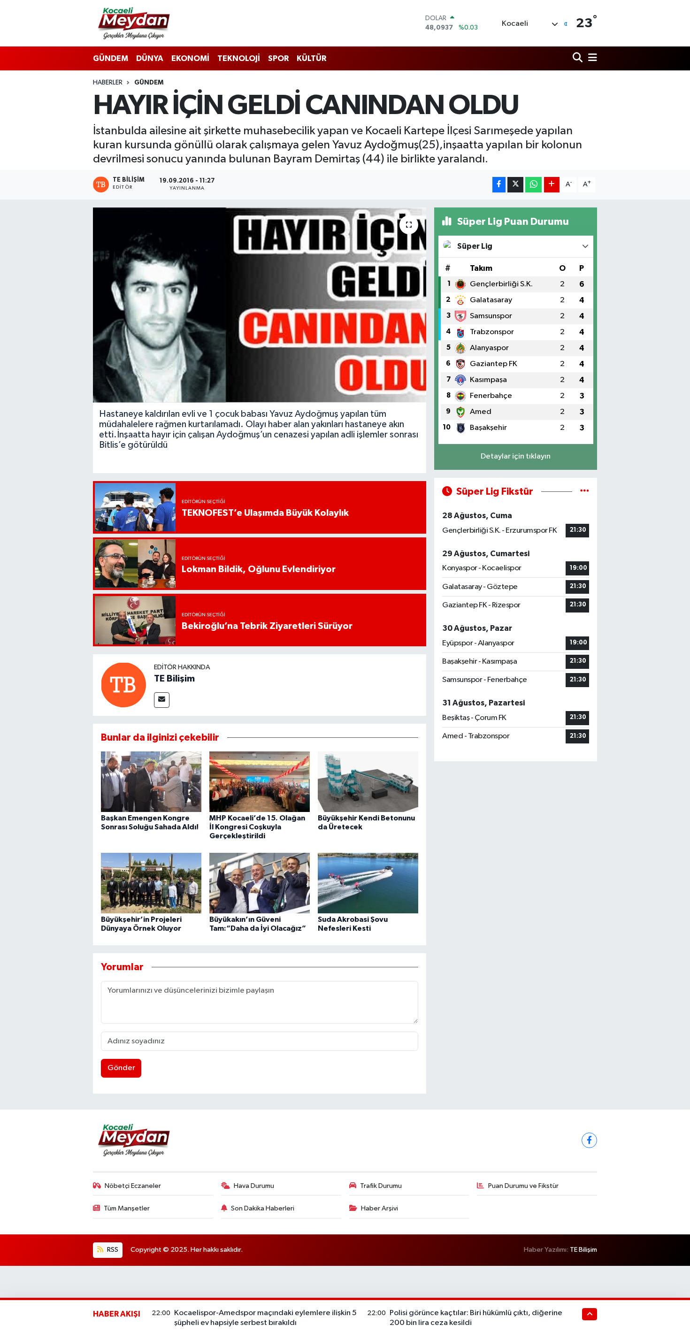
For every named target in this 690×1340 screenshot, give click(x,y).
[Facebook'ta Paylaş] (499, 184)
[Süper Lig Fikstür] (584, 492)
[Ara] (578, 58)
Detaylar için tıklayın (516, 456)
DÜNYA (149, 58)
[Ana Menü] (591, 58)
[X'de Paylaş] (515, 184)
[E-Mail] (161, 700)
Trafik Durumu (381, 1185)
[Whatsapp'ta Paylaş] (533, 184)
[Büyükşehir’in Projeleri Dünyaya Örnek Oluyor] (151, 883)
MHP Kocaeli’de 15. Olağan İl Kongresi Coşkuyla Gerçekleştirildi (257, 827)
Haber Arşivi (379, 1208)
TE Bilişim (174, 678)
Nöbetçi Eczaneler (133, 1185)
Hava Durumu (254, 1185)
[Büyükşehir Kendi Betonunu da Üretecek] (368, 781)
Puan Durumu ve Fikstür (523, 1185)
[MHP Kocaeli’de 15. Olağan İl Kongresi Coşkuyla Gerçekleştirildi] (259, 781)
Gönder (121, 1068)
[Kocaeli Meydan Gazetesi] (134, 23)
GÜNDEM (110, 58)
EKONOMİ (190, 58)
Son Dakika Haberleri (262, 1208)
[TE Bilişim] (123, 685)
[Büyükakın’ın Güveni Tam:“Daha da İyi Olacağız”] (259, 883)
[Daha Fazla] (552, 184)
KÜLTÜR (311, 58)
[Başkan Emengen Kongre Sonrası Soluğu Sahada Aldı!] (151, 781)
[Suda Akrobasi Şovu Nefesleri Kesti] (368, 883)
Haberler (108, 82)
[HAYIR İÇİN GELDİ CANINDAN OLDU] (260, 305)
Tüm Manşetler (127, 1208)
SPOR (278, 58)
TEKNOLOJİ (238, 58)
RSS (112, 1249)
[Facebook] (589, 1140)
